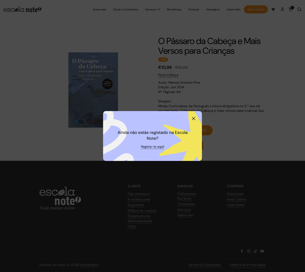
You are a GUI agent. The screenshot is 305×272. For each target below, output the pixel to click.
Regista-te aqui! (152, 146)
